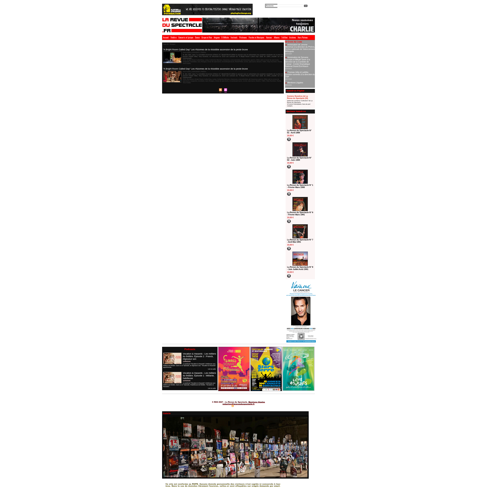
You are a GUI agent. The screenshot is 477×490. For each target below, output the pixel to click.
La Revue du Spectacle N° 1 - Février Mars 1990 (300, 186)
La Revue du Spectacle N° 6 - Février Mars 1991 (300, 213)
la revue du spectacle (271, 60)
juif (262, 60)
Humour (269, 37)
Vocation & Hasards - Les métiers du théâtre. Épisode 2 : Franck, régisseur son (199, 356)
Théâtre (173, 37)
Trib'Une (284, 37)
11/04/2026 (186, 381)
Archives (292, 37)
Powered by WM (249, 406)
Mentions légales (256, 402)
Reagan (204, 62)
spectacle (252, 62)
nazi (199, 62)
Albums (276, 37)
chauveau (226, 60)
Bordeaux (190, 79)
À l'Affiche (225, 37)
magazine (186, 62)
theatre (259, 62)
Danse (197, 37)
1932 (184, 60)
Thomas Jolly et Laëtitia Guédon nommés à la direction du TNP (300, 58)
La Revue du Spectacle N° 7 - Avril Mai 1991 (300, 241)
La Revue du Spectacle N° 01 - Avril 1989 (299, 131)
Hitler (258, 60)
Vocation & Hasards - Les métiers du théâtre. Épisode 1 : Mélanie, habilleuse (199, 375)
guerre (253, 60)
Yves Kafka (187, 63)
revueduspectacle (228, 62)
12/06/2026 (187, 361)
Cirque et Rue (206, 37)
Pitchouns (243, 37)
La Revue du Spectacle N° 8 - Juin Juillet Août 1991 (300, 268)
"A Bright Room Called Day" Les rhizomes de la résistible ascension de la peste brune (205, 49)
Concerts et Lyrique (185, 37)
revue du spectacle (214, 62)
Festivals (234, 37)
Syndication (238, 406)
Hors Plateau (303, 37)
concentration (235, 60)
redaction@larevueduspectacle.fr (238, 404)
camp (207, 60)
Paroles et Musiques (256, 37)
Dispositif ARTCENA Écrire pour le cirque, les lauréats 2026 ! (299, 81)
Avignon (217, 37)
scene (246, 62)
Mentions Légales (295, 66)
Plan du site (226, 406)
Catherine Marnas (215, 60)
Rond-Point (239, 62)
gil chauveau (245, 60)
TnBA (264, 62)
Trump (280, 62)
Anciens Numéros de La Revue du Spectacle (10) (297, 97)
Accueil (166, 37)
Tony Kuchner (272, 62)
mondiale (193, 62)
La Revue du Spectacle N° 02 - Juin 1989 (299, 159)
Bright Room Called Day (195, 60)
